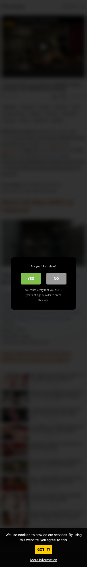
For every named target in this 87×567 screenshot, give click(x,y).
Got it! (43, 549)
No (56, 279)
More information (43, 560)
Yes (30, 279)
